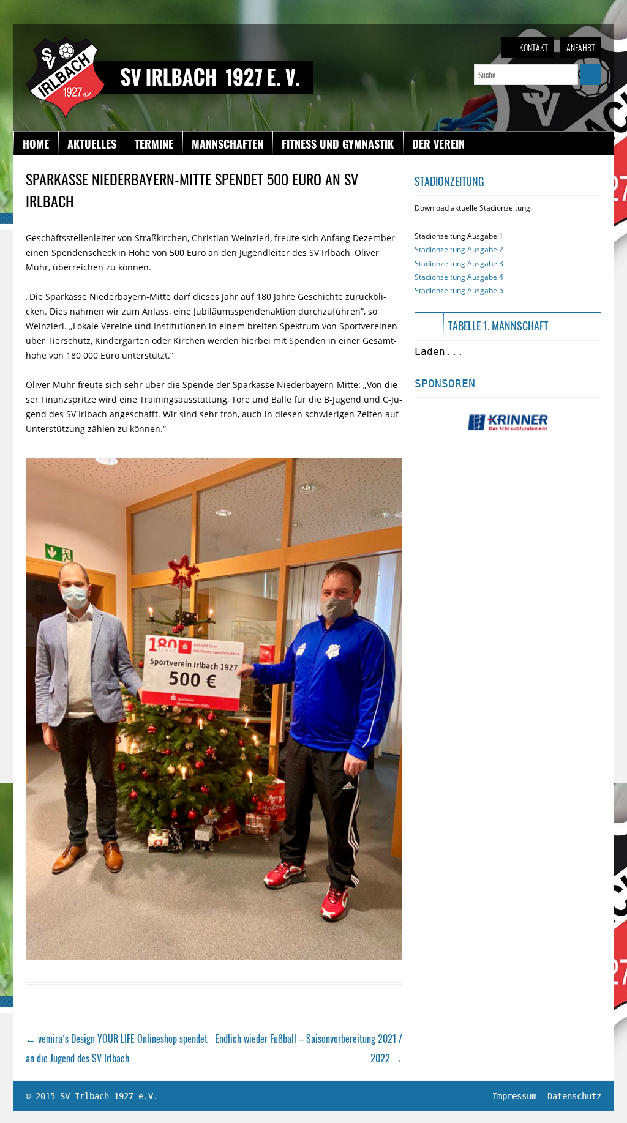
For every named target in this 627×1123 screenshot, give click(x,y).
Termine (154, 144)
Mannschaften (227, 144)
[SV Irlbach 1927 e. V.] (170, 42)
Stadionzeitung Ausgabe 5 (459, 290)
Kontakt (533, 47)
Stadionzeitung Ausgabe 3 (459, 263)
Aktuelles (91, 144)
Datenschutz (574, 1096)
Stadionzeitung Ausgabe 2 (459, 249)
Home (36, 144)
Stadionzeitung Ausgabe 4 (459, 277)
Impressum (514, 1096)
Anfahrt (580, 47)
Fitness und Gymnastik (338, 144)
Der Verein (438, 144)
